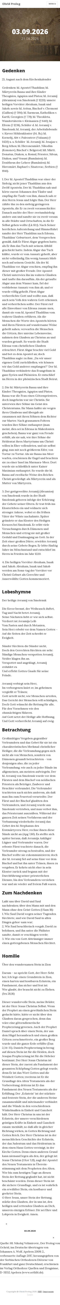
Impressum (48, 1291)
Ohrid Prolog (11, 4)
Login (30, 1294)
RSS (40, 1291)
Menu (51, 4)
